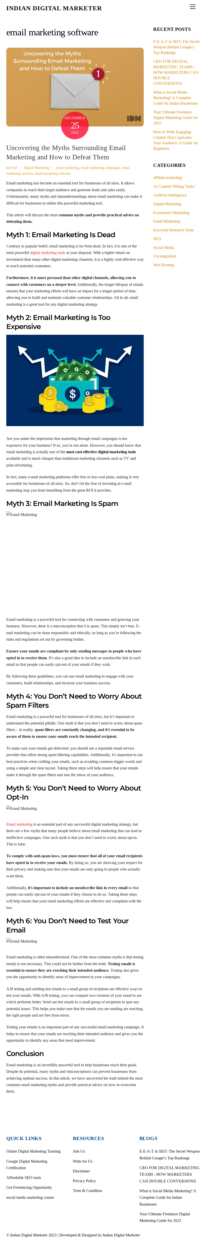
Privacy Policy (84, 1181)
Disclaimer (81, 1171)
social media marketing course (30, 1197)
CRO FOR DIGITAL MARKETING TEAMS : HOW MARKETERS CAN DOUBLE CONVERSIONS (176, 72)
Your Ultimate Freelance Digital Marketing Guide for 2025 (175, 117)
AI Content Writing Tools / (174, 186)
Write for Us (82, 1161)
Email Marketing (166, 221)
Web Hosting (163, 265)
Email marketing (19, 824)
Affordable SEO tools (23, 1177)
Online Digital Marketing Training (33, 1151)
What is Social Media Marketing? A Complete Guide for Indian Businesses (175, 97)
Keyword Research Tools (173, 230)
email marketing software (53, 173)
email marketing (67, 168)
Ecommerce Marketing (171, 213)
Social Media (163, 247)
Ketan (12, 168)
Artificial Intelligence (170, 195)
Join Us (79, 1151)
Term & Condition (87, 1190)
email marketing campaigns (100, 168)
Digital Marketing (36, 168)
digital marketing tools (47, 252)
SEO (157, 239)
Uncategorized (164, 256)
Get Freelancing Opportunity (29, 1187)
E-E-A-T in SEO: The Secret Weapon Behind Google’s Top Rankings (176, 47)
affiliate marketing (167, 177)
